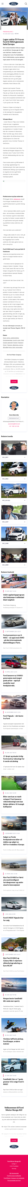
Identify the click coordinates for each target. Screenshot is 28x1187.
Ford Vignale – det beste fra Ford (13, 717)
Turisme (15, 343)
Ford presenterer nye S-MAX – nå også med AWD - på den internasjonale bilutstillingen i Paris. (13, 639)
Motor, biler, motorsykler (15, 347)
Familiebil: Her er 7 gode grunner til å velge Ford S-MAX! (13, 1081)
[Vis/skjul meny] (2, 3)
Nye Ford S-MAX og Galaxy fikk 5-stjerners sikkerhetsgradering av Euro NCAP (12, 962)
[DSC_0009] (14, 555)
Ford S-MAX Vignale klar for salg (13, 919)
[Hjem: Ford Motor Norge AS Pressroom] (13, 4)
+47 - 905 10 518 (14, 426)
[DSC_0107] (14, 512)
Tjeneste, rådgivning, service (15, 345)
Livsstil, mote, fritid (18, 340)
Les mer (14, 381)
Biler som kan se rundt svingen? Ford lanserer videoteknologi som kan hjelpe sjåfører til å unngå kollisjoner (13, 802)
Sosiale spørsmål (8, 343)
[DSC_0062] (14, 469)
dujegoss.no (17, 199)
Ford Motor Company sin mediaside (14, 1178)
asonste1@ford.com (14, 424)
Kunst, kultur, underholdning (11, 338)
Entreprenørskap (7, 340)
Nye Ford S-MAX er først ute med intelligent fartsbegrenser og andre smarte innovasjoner (13, 881)
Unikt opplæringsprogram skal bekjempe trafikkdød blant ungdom (13, 597)
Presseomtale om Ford (14, 1180)
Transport (20, 343)
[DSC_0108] (14, 534)
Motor (5, 345)
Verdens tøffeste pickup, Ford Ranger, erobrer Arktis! (13, 1041)
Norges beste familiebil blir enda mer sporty (12, 999)
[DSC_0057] (14, 448)
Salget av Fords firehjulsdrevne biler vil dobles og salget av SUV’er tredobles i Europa (13, 841)
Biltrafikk (5, 347)
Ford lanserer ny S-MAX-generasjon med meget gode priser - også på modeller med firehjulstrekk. (13, 680)
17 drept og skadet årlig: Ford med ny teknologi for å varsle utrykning (13, 758)
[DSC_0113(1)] (14, 491)
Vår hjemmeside (14, 1173)
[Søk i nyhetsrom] (26, 4)
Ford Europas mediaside (14, 1175)
